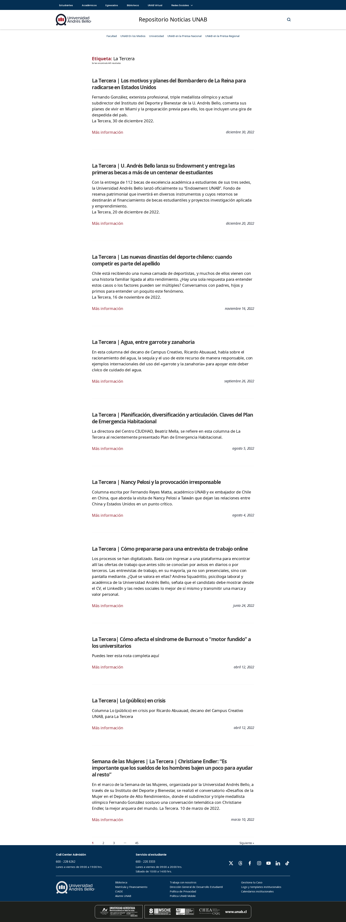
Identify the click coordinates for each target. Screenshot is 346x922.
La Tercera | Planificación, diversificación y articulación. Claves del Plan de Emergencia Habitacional (172, 418)
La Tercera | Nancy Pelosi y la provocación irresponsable (156, 482)
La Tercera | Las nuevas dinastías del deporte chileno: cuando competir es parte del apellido (162, 260)
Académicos (89, 5)
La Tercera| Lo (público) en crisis (128, 700)
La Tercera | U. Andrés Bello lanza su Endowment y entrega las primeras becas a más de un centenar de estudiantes (163, 169)
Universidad (156, 36)
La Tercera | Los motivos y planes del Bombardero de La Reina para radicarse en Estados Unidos (169, 84)
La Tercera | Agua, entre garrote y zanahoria (143, 341)
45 (136, 843)
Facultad (112, 36)
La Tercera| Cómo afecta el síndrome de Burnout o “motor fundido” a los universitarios (171, 642)
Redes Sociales (180, 5)
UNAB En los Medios (132, 36)
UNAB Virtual (155, 5)
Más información (107, 132)
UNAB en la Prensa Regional (222, 36)
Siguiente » (246, 843)
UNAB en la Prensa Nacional (184, 36)
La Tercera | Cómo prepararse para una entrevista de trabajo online (170, 548)
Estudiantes (66, 5)
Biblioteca (133, 5)
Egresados (111, 5)
